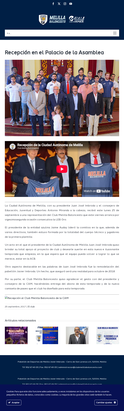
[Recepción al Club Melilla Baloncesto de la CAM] (37, 298)
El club (31, 307)
